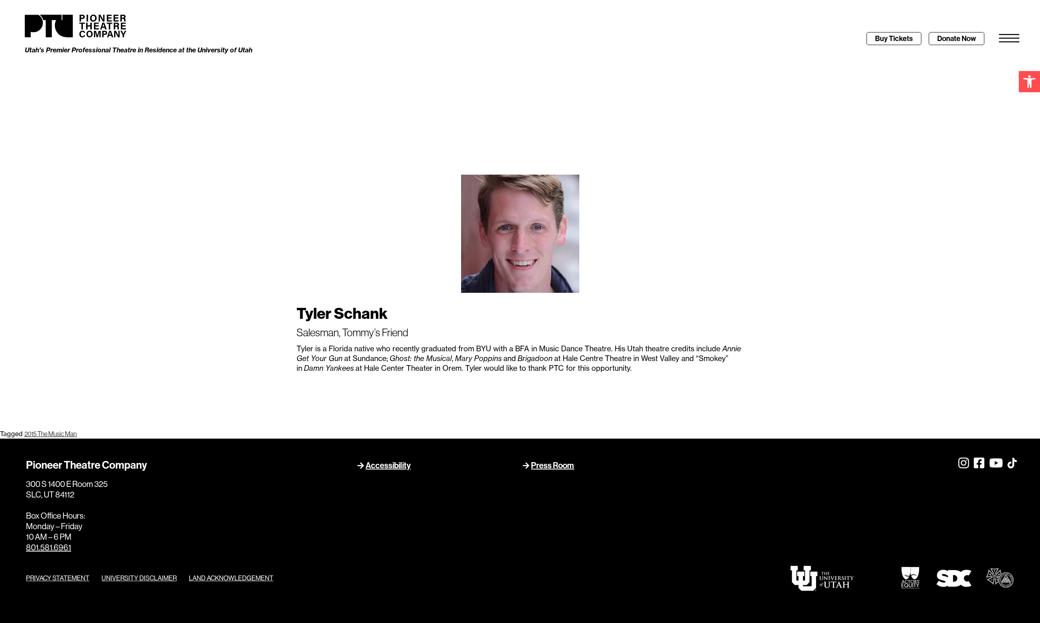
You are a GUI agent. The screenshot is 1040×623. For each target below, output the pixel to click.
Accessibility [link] (388, 465)
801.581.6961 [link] (48, 547)
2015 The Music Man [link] (50, 434)
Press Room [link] (552, 465)
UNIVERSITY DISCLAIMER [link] (139, 578)
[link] (1029, 81)
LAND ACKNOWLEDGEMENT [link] (231, 578)
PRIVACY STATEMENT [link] (57, 578)
